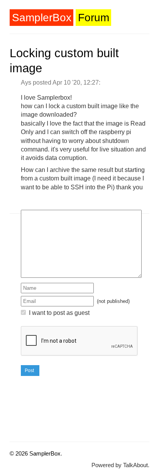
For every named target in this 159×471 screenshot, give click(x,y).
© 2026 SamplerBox (35, 453)
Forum (93, 18)
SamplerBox (41, 18)
